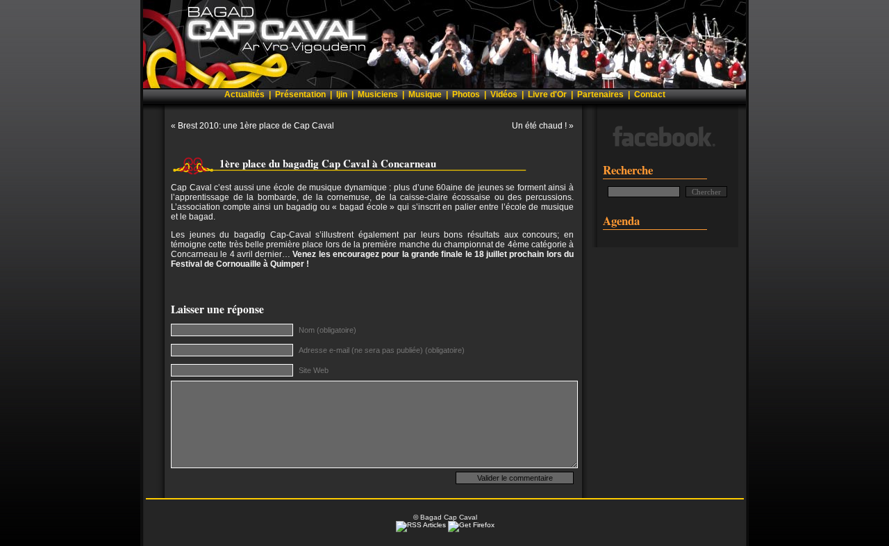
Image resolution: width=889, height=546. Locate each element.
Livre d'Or (547, 94)
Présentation (300, 94)
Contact (649, 94)
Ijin (341, 94)
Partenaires (600, 94)
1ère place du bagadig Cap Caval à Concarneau (327, 163)
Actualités (244, 94)
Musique (425, 94)
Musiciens (378, 94)
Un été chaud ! (539, 126)
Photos (466, 94)
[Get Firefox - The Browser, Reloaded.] (471, 525)
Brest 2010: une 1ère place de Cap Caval (256, 126)
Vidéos (503, 94)
